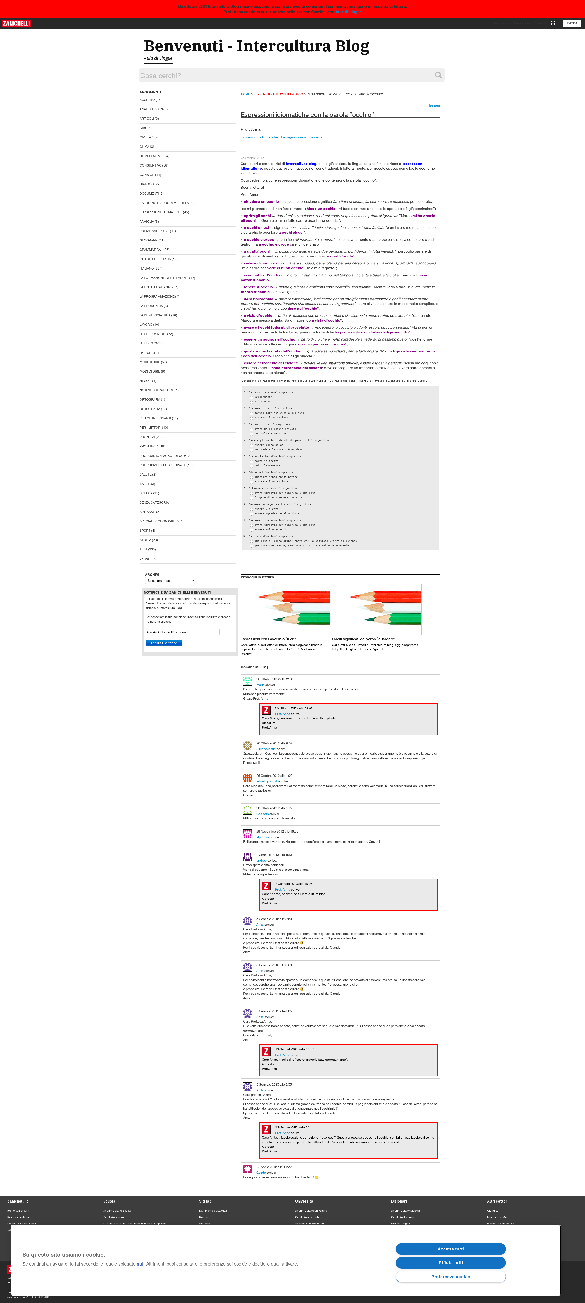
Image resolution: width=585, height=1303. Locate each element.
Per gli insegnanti (155, 418)
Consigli (147, 175)
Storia (145, 540)
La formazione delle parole (164, 278)
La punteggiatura (155, 315)
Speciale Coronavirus (159, 521)
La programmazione (157, 296)
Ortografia (150, 399)
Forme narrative (154, 231)
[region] (286, 1260)
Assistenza (501, 23)
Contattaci (522, 23)
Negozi (146, 381)
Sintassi (147, 512)
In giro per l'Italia (155, 259)
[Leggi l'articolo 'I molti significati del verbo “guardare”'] (377, 609)
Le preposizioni (153, 334)
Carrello (540, 23)
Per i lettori (150, 428)
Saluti (145, 484)
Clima (144, 147)
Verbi (144, 559)
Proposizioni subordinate (163, 456)
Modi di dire (150, 362)
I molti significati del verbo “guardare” (364, 639)
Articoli (147, 118)
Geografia (149, 240)
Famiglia (147, 221)
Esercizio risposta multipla (164, 203)
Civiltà (145, 137)
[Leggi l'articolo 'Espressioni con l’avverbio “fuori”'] (285, 609)
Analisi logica (152, 109)
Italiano (147, 268)
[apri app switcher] (553, 23)
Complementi (151, 156)
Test (143, 549)
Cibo (144, 128)
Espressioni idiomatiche (161, 212)
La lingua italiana (155, 287)
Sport (145, 531)
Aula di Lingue (348, 11)
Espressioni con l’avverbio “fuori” (268, 639)
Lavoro (146, 324)
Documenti (149, 193)
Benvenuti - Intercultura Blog (256, 45)
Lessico (146, 343)
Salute (146, 474)
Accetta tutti (451, 1249)
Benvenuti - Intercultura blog (278, 94)
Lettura (147, 353)
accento (147, 100)
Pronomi (147, 437)
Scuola (146, 493)
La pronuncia (151, 306)
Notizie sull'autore (157, 390)
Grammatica (150, 250)
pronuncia (149, 446)
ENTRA (572, 23)
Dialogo (147, 184)
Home (245, 94)
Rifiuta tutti (451, 1263)
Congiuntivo (151, 165)
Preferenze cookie (450, 1276)
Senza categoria (154, 502)
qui (140, 1264)
